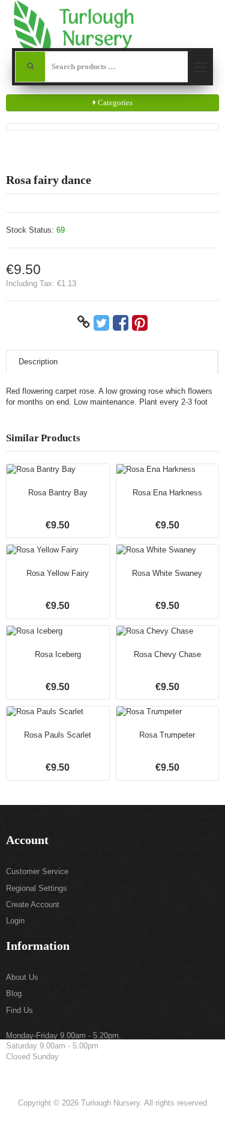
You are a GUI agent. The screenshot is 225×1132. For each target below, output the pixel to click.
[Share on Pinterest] (140, 322)
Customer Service (37, 871)
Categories (114, 102)
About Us (22, 977)
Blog (14, 993)
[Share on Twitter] (101, 322)
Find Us (19, 1010)
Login (15, 920)
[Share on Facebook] (120, 322)
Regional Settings (36, 888)
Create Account (32, 904)
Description (38, 361)
